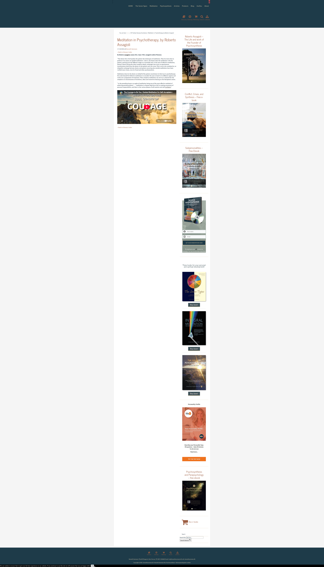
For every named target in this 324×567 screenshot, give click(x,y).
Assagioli (127, 55)
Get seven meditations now (194, 243)
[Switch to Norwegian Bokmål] (209, 3)
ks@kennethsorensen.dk (175, 559)
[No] (94, 566)
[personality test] (194, 432)
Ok (92, 566)
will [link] (196, 249)
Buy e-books (193, 522)
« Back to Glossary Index (124, 52)
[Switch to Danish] (209, 1)
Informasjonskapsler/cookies (183, 562)
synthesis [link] (168, 87)
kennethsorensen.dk (190, 559)
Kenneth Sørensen (139, 17)
